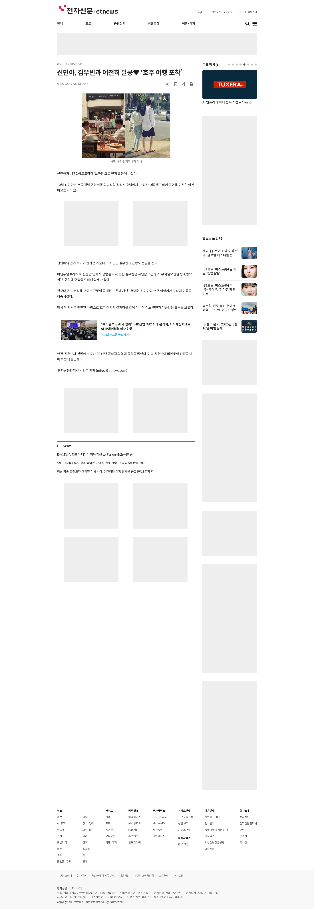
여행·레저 (188, 24)
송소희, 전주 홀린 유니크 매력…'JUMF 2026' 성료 (219, 308)
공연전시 (119, 24)
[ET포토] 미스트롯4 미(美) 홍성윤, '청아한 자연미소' (218, 290)
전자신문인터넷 (248, 823)
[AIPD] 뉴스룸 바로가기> (115, 335)
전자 (59, 836)
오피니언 (87, 829)
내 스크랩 (183, 844)
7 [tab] (252, 65)
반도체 (61, 829)
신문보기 (216, 12)
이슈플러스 (134, 817)
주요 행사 (210, 65)
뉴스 (59, 810)
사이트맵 (178, 875)
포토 (88, 24)
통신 (59, 849)
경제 (59, 855)
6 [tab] (248, 65)
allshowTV (159, 823)
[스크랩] (176, 84)
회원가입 (252, 12)
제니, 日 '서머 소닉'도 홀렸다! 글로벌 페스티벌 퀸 (220, 253)
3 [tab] (237, 65)
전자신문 (245, 817)
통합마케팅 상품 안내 (216, 829)
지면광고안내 (212, 817)
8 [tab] (256, 65)
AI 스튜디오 (134, 823)
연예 (60, 24)
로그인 (242, 12)
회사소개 (77, 888)
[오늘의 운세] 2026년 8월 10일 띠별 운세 (219, 326)
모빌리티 (62, 842)
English (201, 12)
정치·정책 (88, 823)
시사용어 (158, 829)
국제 (84, 836)
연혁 (242, 829)
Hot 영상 (133, 829)
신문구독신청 (185, 817)
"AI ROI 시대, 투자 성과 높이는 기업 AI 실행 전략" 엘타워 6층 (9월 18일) (101, 463)
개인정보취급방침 (214, 842)
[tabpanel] (229, 87)
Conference (159, 817)
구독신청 (228, 12)
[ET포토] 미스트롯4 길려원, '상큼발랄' (219, 271)
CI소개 (243, 836)
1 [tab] (229, 65)
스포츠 (86, 849)
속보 (59, 817)
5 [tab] (244, 65)
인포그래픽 (134, 842)
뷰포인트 (133, 836)
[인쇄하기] (191, 84)
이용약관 (210, 836)
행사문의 (210, 823)
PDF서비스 (159, 836)
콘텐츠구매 (184, 829)
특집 (84, 855)
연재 (84, 861)
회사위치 (245, 842)
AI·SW (61, 823)
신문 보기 (183, 823)
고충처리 (210, 849)
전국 (84, 842)
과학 (84, 817)
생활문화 (153, 24)
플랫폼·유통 (64, 861)
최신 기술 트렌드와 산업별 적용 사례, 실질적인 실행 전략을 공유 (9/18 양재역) (105, 472)
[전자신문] (88, 9)
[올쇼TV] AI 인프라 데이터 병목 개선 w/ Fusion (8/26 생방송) (95, 454)
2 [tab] (233, 65)
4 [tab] (240, 65)
